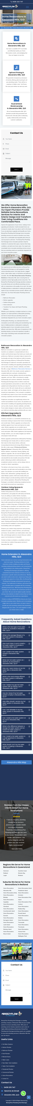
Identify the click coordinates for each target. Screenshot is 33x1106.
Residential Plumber (7, 1069)
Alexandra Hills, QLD (11, 1095)
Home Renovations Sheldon (23, 917)
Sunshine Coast (22, 871)
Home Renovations (7, 1075)
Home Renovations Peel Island (24, 898)
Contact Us (5, 1078)
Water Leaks (5, 1059)
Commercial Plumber (8, 1072)
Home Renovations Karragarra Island (8, 919)
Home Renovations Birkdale (8, 896)
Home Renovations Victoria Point (23, 930)
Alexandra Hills (8, 27)
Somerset (6, 871)
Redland (5, 873)
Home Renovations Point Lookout (24, 903)
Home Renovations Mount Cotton (8, 933)
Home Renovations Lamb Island (8, 923)
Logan (5, 875)
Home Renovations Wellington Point (23, 935)
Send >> (16, 169)
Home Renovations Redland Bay (23, 907)
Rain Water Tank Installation (9, 1063)
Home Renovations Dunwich (8, 914)
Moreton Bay (21, 873)
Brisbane (20, 875)
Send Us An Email (11, 1091)
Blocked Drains (6, 1056)
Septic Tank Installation (8, 1066)
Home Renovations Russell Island (23, 912)
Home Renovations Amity (10, 892)
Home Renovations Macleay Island (8, 928)
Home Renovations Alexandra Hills (22, 27)
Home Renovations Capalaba (8, 901)
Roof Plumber (6, 1053)
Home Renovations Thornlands (23, 926)
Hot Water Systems (7, 1044)
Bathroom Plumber (7, 1050)
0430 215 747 (18, 2)
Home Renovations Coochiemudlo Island (9, 910)
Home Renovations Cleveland (8, 905)
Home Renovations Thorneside (23, 921)
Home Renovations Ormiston (23, 894)
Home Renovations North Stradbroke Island (25, 889)
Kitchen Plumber (6, 1047)
